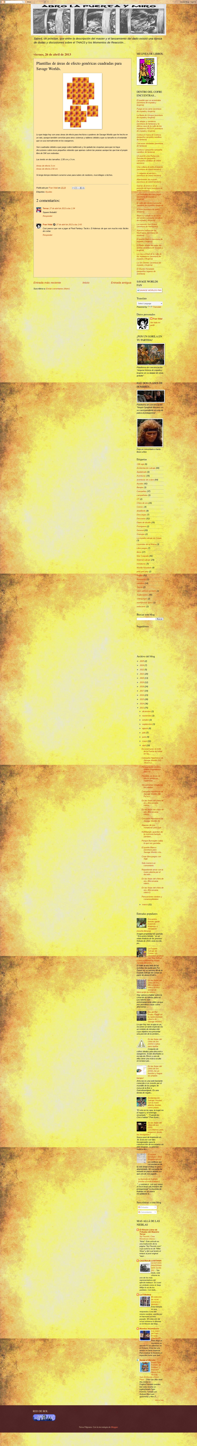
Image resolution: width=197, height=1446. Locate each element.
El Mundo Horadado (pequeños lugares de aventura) (146, 271)
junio (144, 737)
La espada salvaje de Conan (149, 538)
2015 (142, 699)
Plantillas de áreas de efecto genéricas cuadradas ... (151, 778)
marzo (145, 904)
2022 (142, 670)
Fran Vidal (47, 224)
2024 (142, 665)
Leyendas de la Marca (146, 544)
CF (138, 499)
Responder (47, 216)
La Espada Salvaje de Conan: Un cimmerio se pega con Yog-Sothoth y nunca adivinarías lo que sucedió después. (150, 956)
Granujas (141, 534)
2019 (142, 682)
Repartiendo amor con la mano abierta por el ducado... (152, 872)
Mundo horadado (144, 568)
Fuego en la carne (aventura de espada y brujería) (149, 110)
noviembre (147, 716)
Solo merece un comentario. (148, 864)
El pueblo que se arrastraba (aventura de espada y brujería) (149, 102)
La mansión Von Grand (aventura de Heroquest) (147, 225)
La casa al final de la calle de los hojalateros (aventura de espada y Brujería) (149, 256)
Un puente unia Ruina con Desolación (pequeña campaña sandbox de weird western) (149, 159)
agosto (145, 728)
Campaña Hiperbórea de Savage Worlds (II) (152, 820)
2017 (142, 691)
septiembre (147, 724)
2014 (142, 704)
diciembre (146, 711)
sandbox (140, 583)
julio (144, 733)
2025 (142, 661)
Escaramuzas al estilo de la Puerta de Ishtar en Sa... (152, 751)
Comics (140, 507)
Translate (157, 307)
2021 (142, 674)
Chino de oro (142, 503)
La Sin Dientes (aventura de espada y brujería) (149, 264)
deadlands (141, 511)
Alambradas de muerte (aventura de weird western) (149, 180)
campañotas (142, 495)
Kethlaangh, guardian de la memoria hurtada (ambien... (152, 834)
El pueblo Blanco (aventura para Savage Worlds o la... (152, 849)
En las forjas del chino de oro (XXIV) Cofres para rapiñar (155, 1042)
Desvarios (141, 519)
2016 (142, 695)
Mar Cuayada (143, 556)
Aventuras (141, 476)
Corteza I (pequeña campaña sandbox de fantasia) (149, 151)
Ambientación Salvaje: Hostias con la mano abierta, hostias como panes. (155, 1103)
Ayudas (48, 192)
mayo (145, 741)
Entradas (144, 1207)
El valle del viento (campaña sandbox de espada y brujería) (150, 204)
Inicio (86, 282)
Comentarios (146, 1212)
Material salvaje (143, 560)
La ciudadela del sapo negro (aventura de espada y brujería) (149, 196)
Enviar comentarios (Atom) (58, 289)
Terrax (46, 208)
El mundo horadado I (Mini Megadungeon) (155, 1156)
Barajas (140, 487)
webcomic (141, 606)
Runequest (141, 579)
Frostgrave (141, 526)
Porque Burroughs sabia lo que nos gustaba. (152, 842)
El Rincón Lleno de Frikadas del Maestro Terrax (149, 1232)
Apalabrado (142, 472)
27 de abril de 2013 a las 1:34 (62, 208)
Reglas (140, 575)
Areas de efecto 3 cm (45, 166)
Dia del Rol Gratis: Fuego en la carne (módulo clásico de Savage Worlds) (155, 1017)
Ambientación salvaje (146, 468)
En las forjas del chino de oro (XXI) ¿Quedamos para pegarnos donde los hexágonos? (150, 1129)
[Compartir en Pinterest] (83, 188)
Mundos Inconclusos (149, 1329)
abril (144, 745)
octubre (145, 720)
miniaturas (141, 564)
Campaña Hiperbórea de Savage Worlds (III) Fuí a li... (152, 793)
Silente (140, 587)
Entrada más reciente (47, 282)
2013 (142, 708)
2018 (142, 686)
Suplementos (142, 595)
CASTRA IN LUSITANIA (150, 1261)
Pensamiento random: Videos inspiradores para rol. (151, 769)
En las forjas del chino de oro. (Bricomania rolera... (152, 803)
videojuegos (142, 599)
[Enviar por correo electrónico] (73, 188)
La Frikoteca (145, 1295)
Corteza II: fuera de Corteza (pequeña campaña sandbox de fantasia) (149, 137)
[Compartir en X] (78, 188)
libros (139, 552)
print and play (142, 572)
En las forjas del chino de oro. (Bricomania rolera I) (152, 890)
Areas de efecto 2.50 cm (47, 169)
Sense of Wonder (148, 1360)
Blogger (114, 1427)
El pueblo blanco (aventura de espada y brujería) (150, 240)
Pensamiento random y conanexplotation (152, 898)
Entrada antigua (121, 282)
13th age (140, 464)
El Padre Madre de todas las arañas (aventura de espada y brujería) (150, 247)
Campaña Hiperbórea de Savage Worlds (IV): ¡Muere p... (152, 760)
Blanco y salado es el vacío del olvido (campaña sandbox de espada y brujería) (149, 218)
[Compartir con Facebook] (81, 188)
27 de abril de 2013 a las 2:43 (69, 224)
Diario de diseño (144, 522)
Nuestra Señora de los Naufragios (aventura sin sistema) (147, 232)
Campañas (141, 491)
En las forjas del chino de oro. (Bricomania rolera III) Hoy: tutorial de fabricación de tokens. (149, 986)
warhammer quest (145, 603)
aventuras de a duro (145, 480)
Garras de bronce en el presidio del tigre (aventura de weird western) (149, 188)
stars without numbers (146, 591)
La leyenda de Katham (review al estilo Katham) (149, 1180)
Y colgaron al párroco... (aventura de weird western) (149, 174)
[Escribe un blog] (76, 188)
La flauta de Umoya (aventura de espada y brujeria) (150, 116)
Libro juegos (142, 548)
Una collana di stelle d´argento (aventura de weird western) (150, 168)
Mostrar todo (159, 1400)
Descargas (141, 515)
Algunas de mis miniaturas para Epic (152, 826)
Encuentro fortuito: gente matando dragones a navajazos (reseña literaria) (148, 925)
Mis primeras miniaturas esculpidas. (152, 786)
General (140, 530)
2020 (142, 678)
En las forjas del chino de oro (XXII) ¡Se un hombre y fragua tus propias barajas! (149, 1072)
